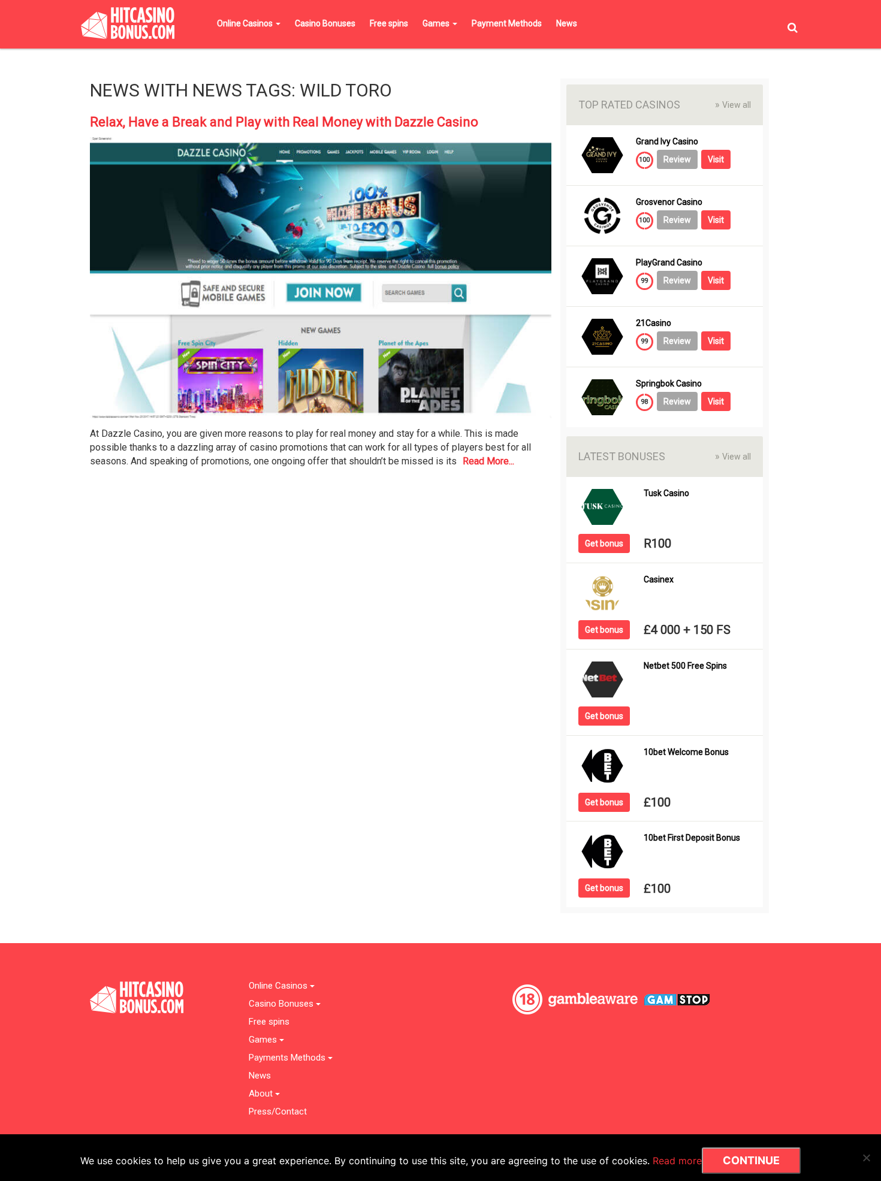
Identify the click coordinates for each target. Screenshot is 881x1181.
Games (437, 23)
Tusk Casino (666, 493)
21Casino (653, 323)
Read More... (488, 461)
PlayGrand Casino (669, 262)
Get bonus (604, 543)
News (566, 23)
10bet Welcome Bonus (686, 752)
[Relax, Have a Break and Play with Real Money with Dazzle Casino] (320, 281)
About (262, 1093)
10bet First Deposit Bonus (692, 837)
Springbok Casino (669, 383)
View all (733, 104)
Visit (716, 159)
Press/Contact (278, 1111)
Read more (677, 1161)
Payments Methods (288, 1057)
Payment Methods (507, 23)
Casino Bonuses (325, 23)
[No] (866, 1158)
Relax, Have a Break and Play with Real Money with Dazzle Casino (284, 121)
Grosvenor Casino (669, 202)
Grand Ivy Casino (667, 141)
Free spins (389, 23)
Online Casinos (245, 23)
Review (677, 159)
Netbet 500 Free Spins (685, 666)
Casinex (659, 579)
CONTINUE (751, 1160)
